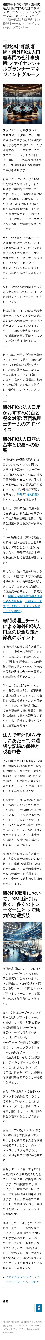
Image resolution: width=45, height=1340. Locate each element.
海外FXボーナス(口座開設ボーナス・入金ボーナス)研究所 (22, 606)
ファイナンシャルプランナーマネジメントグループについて (21, 1282)
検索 (5, 1301)
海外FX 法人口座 (27, 494)
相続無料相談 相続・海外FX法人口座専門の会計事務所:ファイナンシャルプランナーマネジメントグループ (22, 10)
